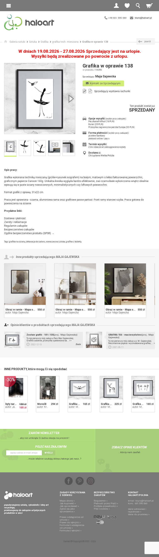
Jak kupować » (68, 503)
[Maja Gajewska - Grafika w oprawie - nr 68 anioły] (143, 387)
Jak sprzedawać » (69, 506)
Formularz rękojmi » (70, 530)
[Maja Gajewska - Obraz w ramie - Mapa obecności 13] (25, 284)
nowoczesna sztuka (55, 242)
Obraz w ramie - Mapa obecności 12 (76, 309)
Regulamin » (100, 500)
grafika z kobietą (73, 242)
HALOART (18, 495)
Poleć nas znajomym (50, 446)
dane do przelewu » (138, 514)
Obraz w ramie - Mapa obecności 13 (26, 309)
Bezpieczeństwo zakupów (19, 229)
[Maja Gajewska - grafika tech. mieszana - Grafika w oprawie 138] (39, 98)
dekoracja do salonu (35, 242)
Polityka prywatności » (106, 506)
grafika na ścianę (17, 242)
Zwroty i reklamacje (15, 222)
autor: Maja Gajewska (17, 312)
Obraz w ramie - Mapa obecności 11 (127, 309)
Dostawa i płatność (15, 218)
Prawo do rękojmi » (70, 522)
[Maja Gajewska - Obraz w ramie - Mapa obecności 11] (125, 284)
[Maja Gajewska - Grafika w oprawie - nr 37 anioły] (79, 387)
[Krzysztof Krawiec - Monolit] (47, 387)
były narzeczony (15, 404)
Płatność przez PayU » (106, 503)
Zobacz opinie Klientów (129, 447)
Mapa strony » (67, 500)
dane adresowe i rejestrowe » (137, 510)
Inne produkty (25, 257)
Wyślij (49, 452)
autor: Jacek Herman (16, 406)
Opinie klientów (20, 325)
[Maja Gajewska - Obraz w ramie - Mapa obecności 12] (75, 284)
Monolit (41, 404)
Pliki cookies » (102, 509)
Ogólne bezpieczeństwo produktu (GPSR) (27, 233)
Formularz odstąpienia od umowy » (72, 526)
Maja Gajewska (67, 257)
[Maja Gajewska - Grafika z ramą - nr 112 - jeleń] (111, 387)
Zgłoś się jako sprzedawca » (67, 510)
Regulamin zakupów (15, 225)
